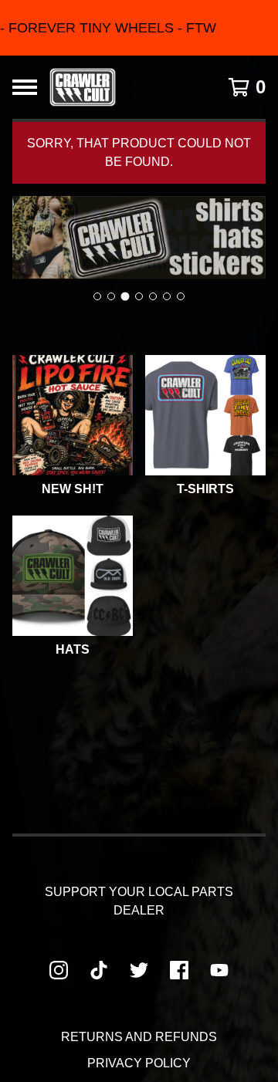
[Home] (82, 87)
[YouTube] (219, 970)
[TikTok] (99, 970)
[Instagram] (58, 970)
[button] (139, 28)
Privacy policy (139, 1063)
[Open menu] (24, 87)
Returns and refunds (139, 1036)
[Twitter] (139, 970)
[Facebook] (179, 970)
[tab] (97, 296)
